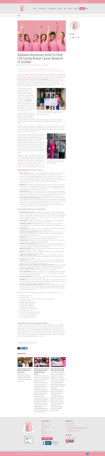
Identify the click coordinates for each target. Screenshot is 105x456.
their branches (24, 241)
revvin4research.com (25, 183)
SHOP (43, 430)
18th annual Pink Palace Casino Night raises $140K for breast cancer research (24, 370)
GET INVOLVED (45, 427)
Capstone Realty (56, 232)
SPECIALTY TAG (45, 425)
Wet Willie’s (39, 279)
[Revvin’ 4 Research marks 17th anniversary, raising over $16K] (58, 362)
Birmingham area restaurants (51, 215)
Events (46, 65)
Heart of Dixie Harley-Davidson (51, 176)
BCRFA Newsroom (37, 65)
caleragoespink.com (59, 196)
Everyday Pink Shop (33, 236)
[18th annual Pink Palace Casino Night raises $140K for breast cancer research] (25, 362)
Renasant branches (45, 259)
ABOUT (43, 423)
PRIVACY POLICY (46, 435)
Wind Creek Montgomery (34, 286)
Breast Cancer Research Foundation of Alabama (30, 79)
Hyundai (43, 276)
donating (24, 163)
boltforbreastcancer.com (42, 206)
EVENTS (44, 428)
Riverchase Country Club (27, 266)
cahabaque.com (43, 189)
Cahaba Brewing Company (54, 184)
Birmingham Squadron (51, 223)
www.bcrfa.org (41, 336)
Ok (87, 453)
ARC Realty (53, 212)
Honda (49, 276)
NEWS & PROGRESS (47, 432)
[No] (103, 454)
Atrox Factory (41, 220)
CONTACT (44, 433)
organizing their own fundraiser (36, 167)
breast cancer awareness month (27, 342)
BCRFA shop (21, 167)
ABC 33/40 (52, 201)
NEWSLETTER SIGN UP (25, 1)
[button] (87, 8)
